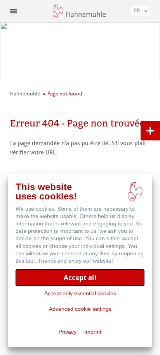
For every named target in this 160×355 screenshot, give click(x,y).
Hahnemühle (25, 94)
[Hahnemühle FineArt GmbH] (79, 11)
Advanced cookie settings (80, 309)
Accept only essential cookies (80, 293)
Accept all (80, 277)
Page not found (64, 94)
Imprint (92, 332)
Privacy (68, 332)
